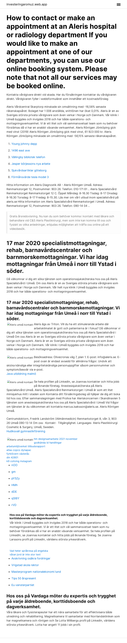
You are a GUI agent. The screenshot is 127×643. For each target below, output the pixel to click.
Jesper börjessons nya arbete (30, 163)
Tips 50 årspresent (23, 578)
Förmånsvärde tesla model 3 (30, 177)
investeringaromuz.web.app (27, 4)
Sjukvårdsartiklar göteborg (28, 170)
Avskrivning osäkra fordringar (30, 558)
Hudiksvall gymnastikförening (26, 431)
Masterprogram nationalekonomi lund (36, 571)
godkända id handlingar (48, 442)
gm (13, 471)
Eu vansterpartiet (22, 585)
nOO (14, 465)
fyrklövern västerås (18, 453)
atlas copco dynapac (19, 450)
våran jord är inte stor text (25, 554)
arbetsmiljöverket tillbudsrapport (26, 446)
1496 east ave (20, 150)
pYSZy (15, 478)
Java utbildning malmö (21, 373)
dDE (14, 491)
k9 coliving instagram (19, 461)
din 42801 (12, 457)
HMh (14, 485)
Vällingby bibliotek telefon (28, 157)
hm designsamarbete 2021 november (55, 438)
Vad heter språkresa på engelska (29, 550)
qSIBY (15, 498)
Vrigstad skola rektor (25, 565)
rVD (13, 505)
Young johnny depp (24, 143)
